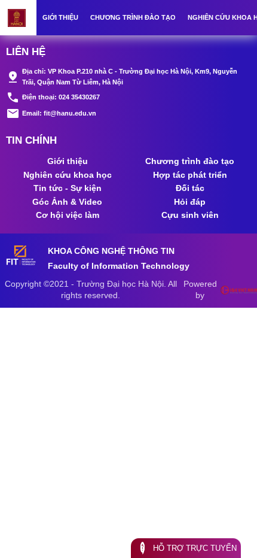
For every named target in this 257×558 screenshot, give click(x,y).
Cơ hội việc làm (67, 215)
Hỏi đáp (190, 202)
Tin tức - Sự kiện (67, 188)
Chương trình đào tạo (133, 17)
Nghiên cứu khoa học (67, 175)
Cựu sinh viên (190, 215)
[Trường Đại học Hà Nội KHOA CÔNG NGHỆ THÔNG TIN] (18, 17)
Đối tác (190, 188)
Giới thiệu (60, 17)
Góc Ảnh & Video (67, 202)
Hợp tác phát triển (190, 175)
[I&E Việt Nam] (239, 290)
